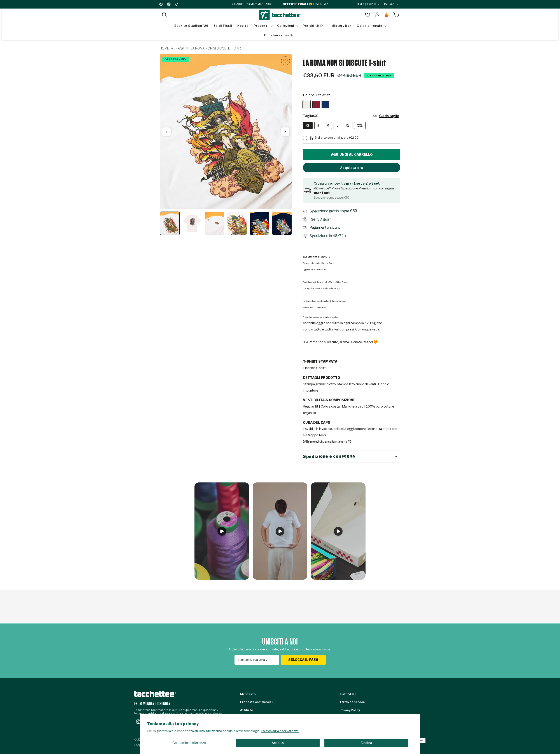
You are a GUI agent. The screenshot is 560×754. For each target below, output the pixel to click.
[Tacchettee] (155, 694)
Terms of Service (352, 702)
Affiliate (246, 710)
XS (308, 125)
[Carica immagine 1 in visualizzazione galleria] (170, 223)
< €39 (180, 48)
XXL (360, 125)
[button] (164, 15)
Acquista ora (351, 168)
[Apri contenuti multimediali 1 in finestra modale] (226, 131)
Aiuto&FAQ (347, 694)
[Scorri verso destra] (285, 131)
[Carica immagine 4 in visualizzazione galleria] (237, 223)
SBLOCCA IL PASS (303, 660)
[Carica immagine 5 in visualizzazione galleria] (259, 223)
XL (348, 125)
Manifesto (248, 694)
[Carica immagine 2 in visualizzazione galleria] (192, 223)
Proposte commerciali (256, 702)
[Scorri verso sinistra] (166, 131)
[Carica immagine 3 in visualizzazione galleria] (215, 223)
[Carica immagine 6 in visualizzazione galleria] (282, 223)
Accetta (278, 743)
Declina (366, 743)
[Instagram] (138, 722)
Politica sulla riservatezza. (280, 731)
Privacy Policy (350, 710)
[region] (226, 144)
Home (164, 48)
